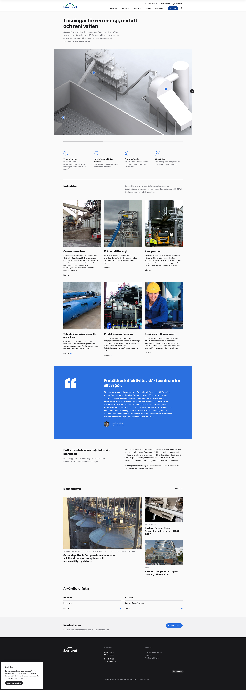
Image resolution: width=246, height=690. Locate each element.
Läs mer (66, 275)
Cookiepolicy (22, 678)
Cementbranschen (74, 251)
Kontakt (173, 8)
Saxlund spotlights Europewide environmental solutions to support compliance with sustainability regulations (89, 558)
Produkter (126, 8)
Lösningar (138, 8)
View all (177, 489)
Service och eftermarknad (159, 334)
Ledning (148, 655)
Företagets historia (152, 658)
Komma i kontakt (174, 625)
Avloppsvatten (153, 251)
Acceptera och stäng (14, 683)
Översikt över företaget (153, 653)
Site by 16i (144, 680)
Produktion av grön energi (118, 334)
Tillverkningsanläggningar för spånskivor (79, 335)
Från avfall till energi (115, 251)
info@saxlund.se (110, 661)
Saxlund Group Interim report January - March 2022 (161, 573)
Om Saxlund (159, 8)
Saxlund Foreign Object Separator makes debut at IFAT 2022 (162, 531)
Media (148, 8)
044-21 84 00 (109, 659)
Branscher (114, 8)
